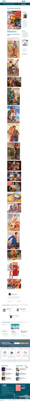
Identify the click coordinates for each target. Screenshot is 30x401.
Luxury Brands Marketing (24, 50)
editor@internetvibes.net (24, 386)
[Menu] (27, 1)
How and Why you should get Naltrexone (7, 399)
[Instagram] (22, 1)
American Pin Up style (18, 38)
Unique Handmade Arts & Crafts (25, 36)
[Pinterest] (24, 1)
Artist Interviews (25, 32)
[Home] (4, 1)
